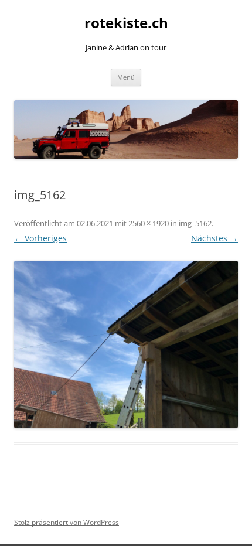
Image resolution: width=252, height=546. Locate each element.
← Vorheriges (40, 238)
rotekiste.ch (126, 23)
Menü (126, 77)
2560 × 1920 (148, 223)
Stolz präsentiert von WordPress (66, 522)
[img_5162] (126, 345)
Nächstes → (214, 238)
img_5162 (195, 223)
